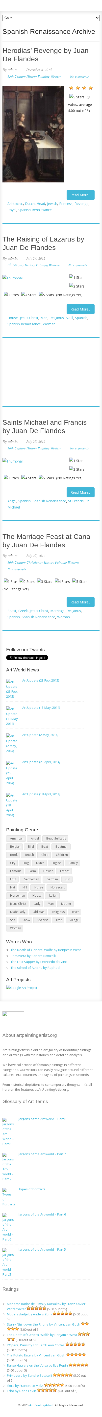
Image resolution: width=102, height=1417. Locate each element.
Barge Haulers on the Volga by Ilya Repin (37, 1365)
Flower (48, 871)
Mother (66, 904)
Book (14, 855)
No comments (79, 76)
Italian (53, 895)
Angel (11, 501)
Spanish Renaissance (35, 209)
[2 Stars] (78, 88)
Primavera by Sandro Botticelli (33, 955)
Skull (69, 317)
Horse (38, 887)
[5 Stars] (77, 97)
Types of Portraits (32, 1189)
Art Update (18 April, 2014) (41, 794)
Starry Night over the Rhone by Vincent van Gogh (43, 1324)
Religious (57, 317)
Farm (32, 871)
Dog (26, 863)
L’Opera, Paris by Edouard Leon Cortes (36, 1345)
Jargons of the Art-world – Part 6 (42, 1214)
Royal (11, 209)
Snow (26, 920)
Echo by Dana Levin (21, 1391)
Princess (66, 203)
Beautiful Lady (56, 838)
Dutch (30, 203)
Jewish (52, 203)
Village (74, 920)
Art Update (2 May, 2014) (40, 734)
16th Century (16, 448)
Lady (37, 904)
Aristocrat (15, 203)
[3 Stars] (84, 88)
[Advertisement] (48, 372)
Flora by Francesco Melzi (25, 1385)
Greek (23, 610)
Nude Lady (17, 912)
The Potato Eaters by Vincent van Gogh (36, 1355)
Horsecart (58, 887)
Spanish (81, 317)
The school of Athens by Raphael (35, 967)
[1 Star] (71, 88)
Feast (11, 610)
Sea (12, 920)
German (52, 879)
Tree (59, 920)
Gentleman (31, 879)
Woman (49, 324)
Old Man (39, 912)
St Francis (76, 501)
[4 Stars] (90, 88)
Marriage (57, 610)
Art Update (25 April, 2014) (41, 762)
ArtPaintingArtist (21, 5)
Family (73, 863)
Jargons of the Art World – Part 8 (42, 1119)
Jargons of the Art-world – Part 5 (42, 1249)
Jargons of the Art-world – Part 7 (42, 1154)
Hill (25, 887)
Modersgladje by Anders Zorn (29, 1314)
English (56, 863)
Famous (15, 871)
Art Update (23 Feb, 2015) (40, 680)
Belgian (15, 846)
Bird (31, 846)
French (65, 871)
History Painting (38, 76)
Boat (44, 846)
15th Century (16, 76)
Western (56, 76)
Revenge (81, 203)
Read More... (81, 195)
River (75, 912)
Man (44, 317)
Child (45, 855)
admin (13, 69)
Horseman (17, 895)
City (12, 863)
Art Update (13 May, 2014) (41, 707)
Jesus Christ (29, 317)
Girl (67, 879)
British (29, 855)
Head (41, 203)
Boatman (61, 846)
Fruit (13, 879)
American (17, 838)
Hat (12, 887)
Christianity (15, 265)
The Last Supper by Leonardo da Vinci (39, 961)
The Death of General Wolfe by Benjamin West (46, 950)
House (12, 317)
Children (62, 855)
